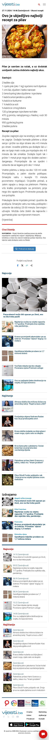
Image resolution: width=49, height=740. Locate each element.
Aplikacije (42, 715)
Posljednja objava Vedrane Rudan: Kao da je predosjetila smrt (29, 418)
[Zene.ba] (21, 703)
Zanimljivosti (23, 554)
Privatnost (30, 719)
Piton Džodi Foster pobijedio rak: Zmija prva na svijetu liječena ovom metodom (30, 477)
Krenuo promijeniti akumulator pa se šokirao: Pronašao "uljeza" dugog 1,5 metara (30, 339)
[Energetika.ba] (43, 703)
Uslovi (29, 715)
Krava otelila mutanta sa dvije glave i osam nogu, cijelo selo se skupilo (30, 432)
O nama (29, 712)
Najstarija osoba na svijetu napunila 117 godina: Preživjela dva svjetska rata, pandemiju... (30, 324)
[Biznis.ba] (35, 703)
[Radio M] (6, 703)
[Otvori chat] (43, 734)
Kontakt (42, 719)
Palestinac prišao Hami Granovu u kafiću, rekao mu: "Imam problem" (29, 461)
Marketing (43, 712)
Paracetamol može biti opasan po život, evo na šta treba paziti (23, 315)
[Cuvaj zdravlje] (28, 703)
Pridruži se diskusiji (26, 249)
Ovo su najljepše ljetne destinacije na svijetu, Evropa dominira (30, 382)
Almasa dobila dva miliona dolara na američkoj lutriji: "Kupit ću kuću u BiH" (30, 403)
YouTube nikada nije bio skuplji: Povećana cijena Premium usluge (29, 367)
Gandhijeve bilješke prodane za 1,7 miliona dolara (29, 352)
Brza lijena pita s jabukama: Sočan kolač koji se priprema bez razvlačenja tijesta (29, 448)
